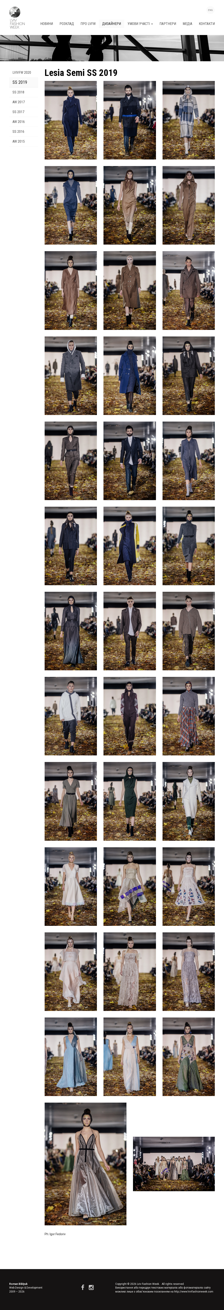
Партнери (167, 24)
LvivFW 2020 (21, 72)
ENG (210, 10)
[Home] (17, 17)
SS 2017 (18, 112)
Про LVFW (88, 24)
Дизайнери (111, 24)
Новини (46, 24)
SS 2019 (19, 82)
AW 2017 (18, 102)
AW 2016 (18, 122)
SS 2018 (18, 92)
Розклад (67, 24)
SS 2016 (18, 132)
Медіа (187, 24)
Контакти (207, 24)
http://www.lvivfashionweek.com (193, 1291)
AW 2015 (18, 141)
